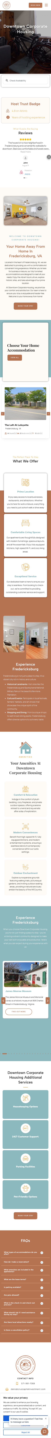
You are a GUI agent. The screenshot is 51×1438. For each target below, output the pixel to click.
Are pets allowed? (11, 1295)
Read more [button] (26, 151)
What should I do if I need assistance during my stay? (19, 1313)
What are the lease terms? (15, 1279)
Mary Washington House (22, 987)
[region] (25, 1415)
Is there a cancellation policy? (16, 1330)
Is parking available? (12, 1287)
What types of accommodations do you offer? (20, 1253)
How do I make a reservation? (16, 1262)
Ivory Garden (12, 425)
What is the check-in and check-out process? (19, 1304)
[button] (2, 157)
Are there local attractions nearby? (18, 1322)
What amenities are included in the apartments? (18, 1271)
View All (15, 357)
